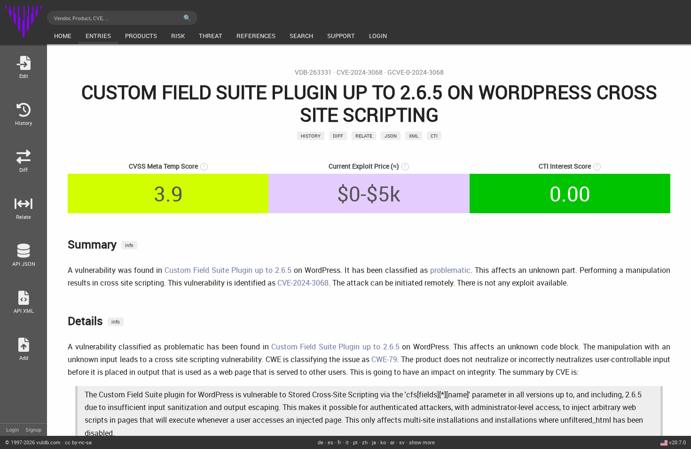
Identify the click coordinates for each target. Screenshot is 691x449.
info (129, 245)
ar (392, 442)
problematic (450, 270)
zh (365, 442)
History (311, 135)
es (330, 442)
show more (422, 442)
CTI (434, 135)
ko (383, 442)
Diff (338, 135)
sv (402, 442)
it (347, 442)
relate (363, 135)
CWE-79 (384, 359)
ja (374, 442)
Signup (33, 429)
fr (339, 442)
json (391, 135)
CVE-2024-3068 (360, 72)
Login (12, 429)
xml (413, 135)
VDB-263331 (313, 72)
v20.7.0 (677, 442)
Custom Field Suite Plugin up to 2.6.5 (228, 270)
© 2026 (33, 442)
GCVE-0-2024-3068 (415, 72)
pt (355, 442)
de (320, 442)
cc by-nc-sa (78, 442)
